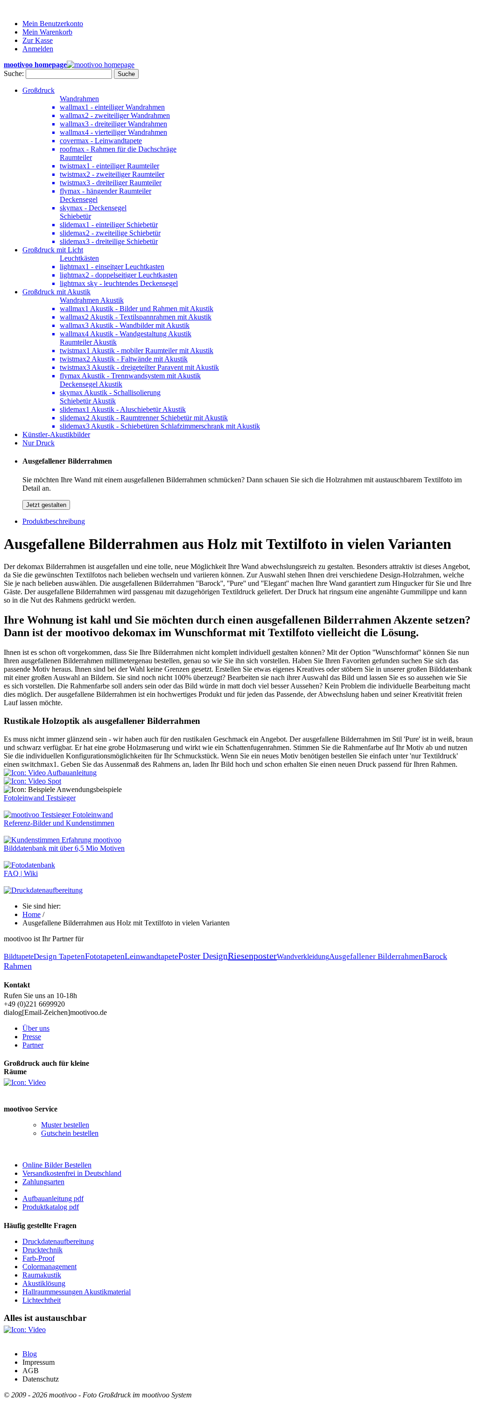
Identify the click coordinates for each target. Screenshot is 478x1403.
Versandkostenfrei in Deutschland (71, 1173)
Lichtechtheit (41, 1300)
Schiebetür (75, 216)
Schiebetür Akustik (88, 401)
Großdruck (38, 90)
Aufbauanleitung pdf (53, 1198)
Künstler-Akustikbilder (56, 434)
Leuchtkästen (79, 258)
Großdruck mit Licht (52, 250)
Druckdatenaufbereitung (58, 1241)
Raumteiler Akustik (88, 342)
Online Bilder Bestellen (56, 1165)
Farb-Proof (38, 1258)
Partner (32, 1045)
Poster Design (203, 956)
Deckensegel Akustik (91, 384)
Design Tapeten (59, 956)
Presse (31, 1037)
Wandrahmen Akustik (92, 300)
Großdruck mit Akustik (56, 292)
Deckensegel (79, 199)
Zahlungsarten (43, 1182)
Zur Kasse (37, 40)
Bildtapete (19, 956)
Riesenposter (252, 956)
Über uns (35, 1028)
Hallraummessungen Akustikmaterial (76, 1292)
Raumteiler (76, 157)
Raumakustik (41, 1275)
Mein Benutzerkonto (52, 24)
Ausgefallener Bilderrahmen (376, 956)
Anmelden (37, 49)
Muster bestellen (65, 1125)
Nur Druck (38, 443)
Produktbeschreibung (53, 521)
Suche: (14, 73)
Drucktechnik (42, 1250)
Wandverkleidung (303, 956)
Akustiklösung (43, 1283)
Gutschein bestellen (69, 1133)
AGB (30, 1371)
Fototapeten (105, 956)
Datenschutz (40, 1379)
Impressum (38, 1362)
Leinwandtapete (151, 956)
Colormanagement (49, 1267)
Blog (29, 1354)
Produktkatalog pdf (50, 1207)
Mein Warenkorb (47, 32)
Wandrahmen (79, 99)
